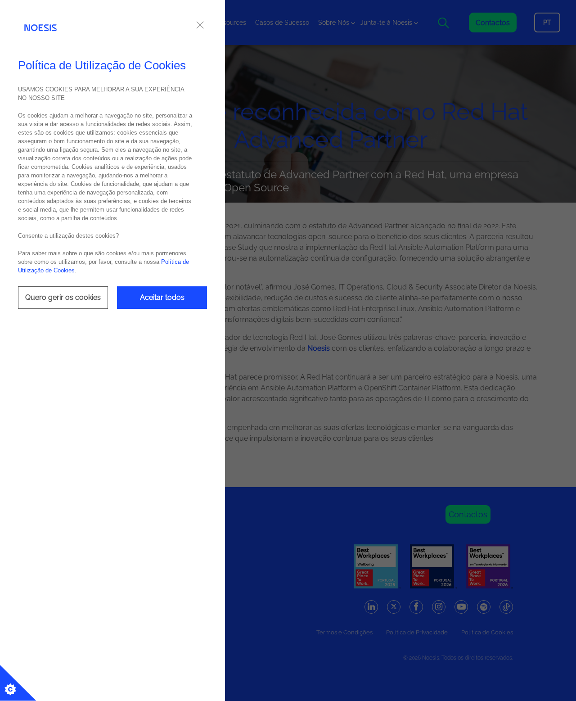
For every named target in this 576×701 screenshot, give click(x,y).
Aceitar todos (162, 297)
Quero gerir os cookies (63, 297)
